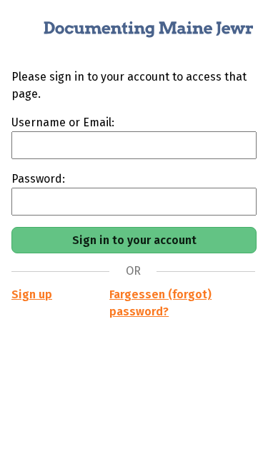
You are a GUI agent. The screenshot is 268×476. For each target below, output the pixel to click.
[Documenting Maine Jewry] (134, 34)
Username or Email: (62, 122)
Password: (38, 179)
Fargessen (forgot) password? (160, 303)
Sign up (31, 294)
